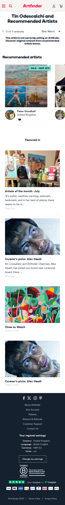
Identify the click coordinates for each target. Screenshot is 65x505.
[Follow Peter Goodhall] (19, 119)
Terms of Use (34, 499)
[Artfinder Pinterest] (40, 398)
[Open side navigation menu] (3, 6)
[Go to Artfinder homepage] (32, 6)
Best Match (48, 31)
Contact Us (32, 428)
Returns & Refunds (32, 419)
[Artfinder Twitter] (29, 398)
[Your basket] (61, 6)
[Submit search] (10, 6)
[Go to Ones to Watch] (32, 309)
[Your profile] (54, 6)
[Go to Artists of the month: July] (32, 180)
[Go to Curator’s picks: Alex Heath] (32, 248)
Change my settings (32, 459)
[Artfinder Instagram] (35, 398)
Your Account (32, 409)
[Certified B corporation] (32, 471)
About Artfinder (32, 405)
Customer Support (32, 424)
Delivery (33, 414)
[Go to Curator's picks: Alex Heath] (32, 363)
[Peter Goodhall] (26, 93)
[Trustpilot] (32, 481)
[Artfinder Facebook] (24, 398)
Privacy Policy (51, 499)
